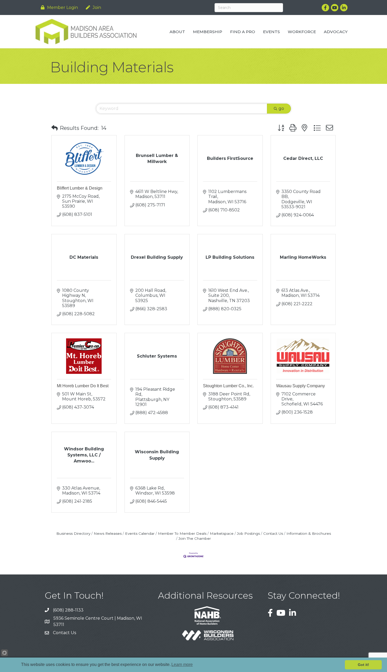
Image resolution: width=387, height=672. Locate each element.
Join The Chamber (194, 538)
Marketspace (222, 533)
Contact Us (273, 533)
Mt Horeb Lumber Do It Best (82, 386)
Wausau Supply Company (300, 386)
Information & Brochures (308, 533)
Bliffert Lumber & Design (79, 188)
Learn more (182, 664)
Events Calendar (140, 533)
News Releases (108, 533)
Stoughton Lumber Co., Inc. (228, 386)
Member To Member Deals (182, 533)
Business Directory (73, 533)
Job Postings (248, 533)
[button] (54, 128)
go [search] (281, 108)
